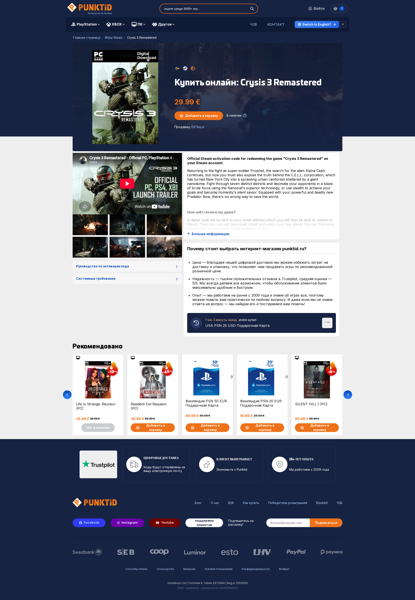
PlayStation (87, 24)
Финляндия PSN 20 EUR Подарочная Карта (261, 403)
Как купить (251, 503)
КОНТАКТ (275, 24)
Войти (319, 8)
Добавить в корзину (201, 115)
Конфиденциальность (256, 569)
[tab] (85, 24)
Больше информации (210, 234)
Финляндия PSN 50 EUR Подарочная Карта (206, 403)
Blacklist (322, 503)
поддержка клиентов (204, 523)
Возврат (284, 569)
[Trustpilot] (327, 322)
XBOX (117, 24)
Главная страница (86, 37)
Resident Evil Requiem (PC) (148, 406)
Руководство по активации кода (102, 266)
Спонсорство (165, 569)
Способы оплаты (137, 569)
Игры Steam (113, 37)
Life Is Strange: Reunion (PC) (95, 406)
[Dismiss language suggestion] (343, 24)
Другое (165, 24)
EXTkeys (198, 127)
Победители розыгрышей (287, 503)
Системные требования (95, 278)
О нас (215, 503)
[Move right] (347, 394)
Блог (198, 503)
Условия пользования (218, 569)
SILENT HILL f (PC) (311, 404)
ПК (139, 24)
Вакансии (189, 569)
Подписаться (326, 523)
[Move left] (67, 394)
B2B (231, 503)
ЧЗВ (253, 24)
